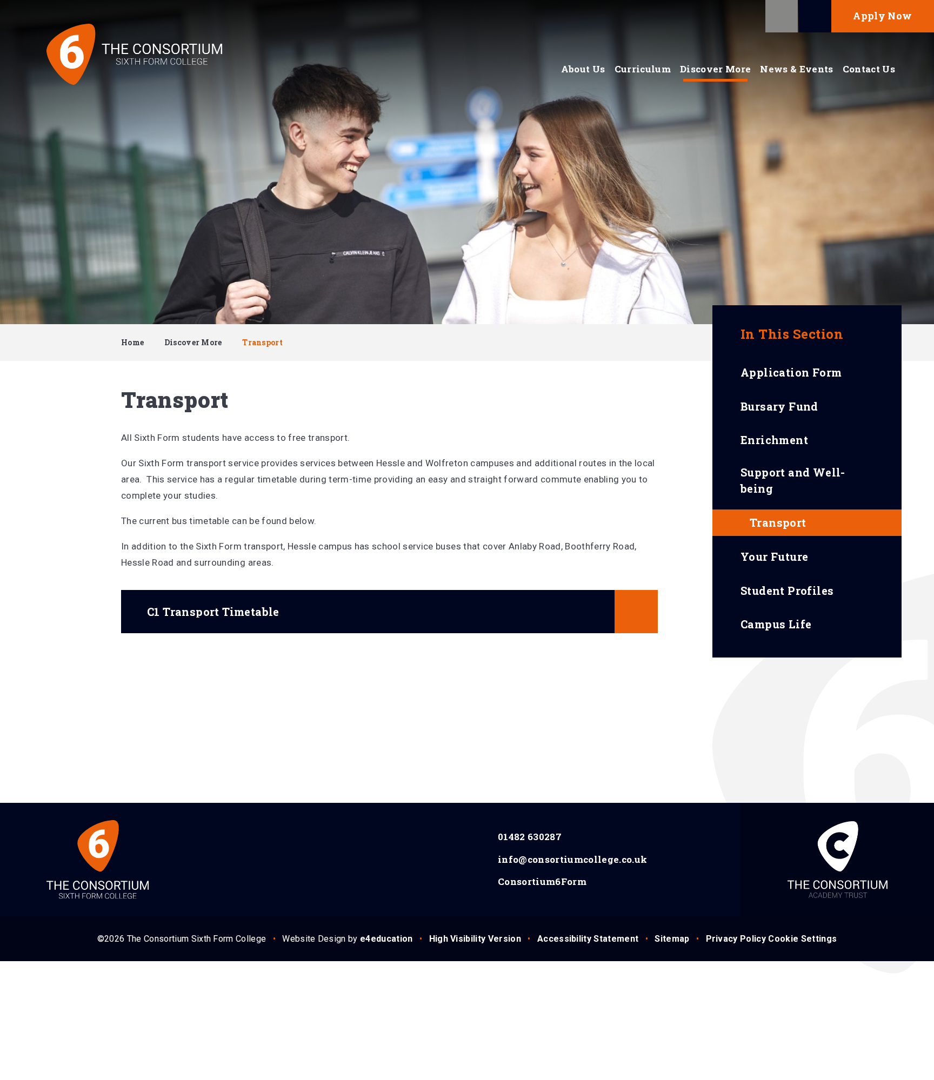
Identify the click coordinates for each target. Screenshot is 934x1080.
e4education (386, 939)
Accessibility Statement (587, 939)
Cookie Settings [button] (802, 939)
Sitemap (672, 939)
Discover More (193, 342)
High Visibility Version (475, 939)
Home (132, 342)
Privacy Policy (736, 939)
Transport (262, 342)
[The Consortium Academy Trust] (837, 859)
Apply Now (882, 15)
